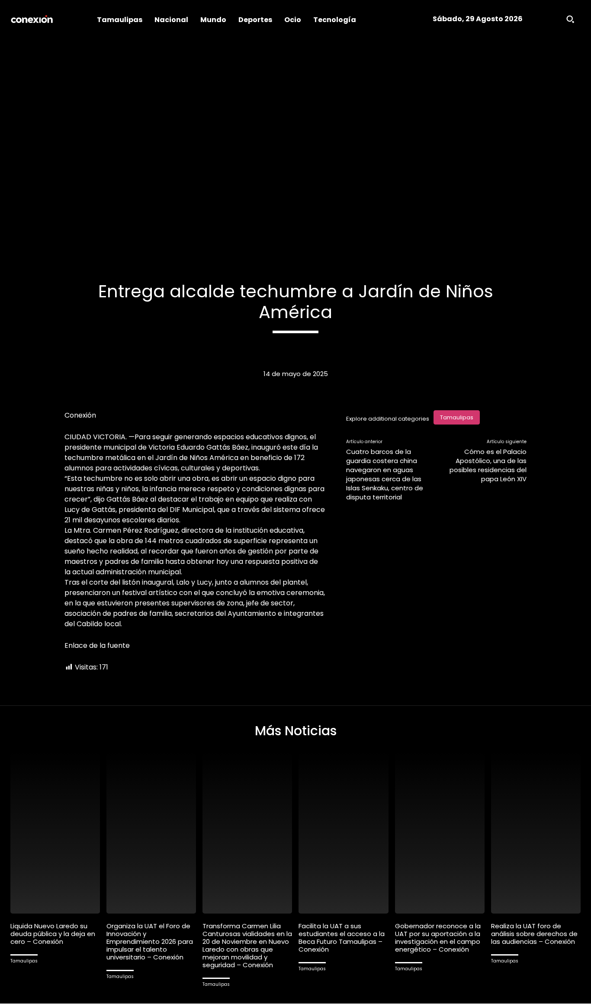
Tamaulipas (456, 417)
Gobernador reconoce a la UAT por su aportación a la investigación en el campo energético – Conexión (438, 937)
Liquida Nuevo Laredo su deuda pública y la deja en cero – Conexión (52, 933)
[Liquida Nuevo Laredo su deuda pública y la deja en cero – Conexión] (55, 833)
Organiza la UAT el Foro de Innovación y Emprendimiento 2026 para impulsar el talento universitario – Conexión (149, 941)
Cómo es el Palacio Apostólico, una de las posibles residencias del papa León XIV (488, 465)
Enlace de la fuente (97, 645)
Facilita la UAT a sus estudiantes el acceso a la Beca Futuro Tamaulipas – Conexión (342, 937)
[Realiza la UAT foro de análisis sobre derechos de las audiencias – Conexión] (536, 833)
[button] (570, 19)
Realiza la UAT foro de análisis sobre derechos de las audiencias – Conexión (534, 933)
